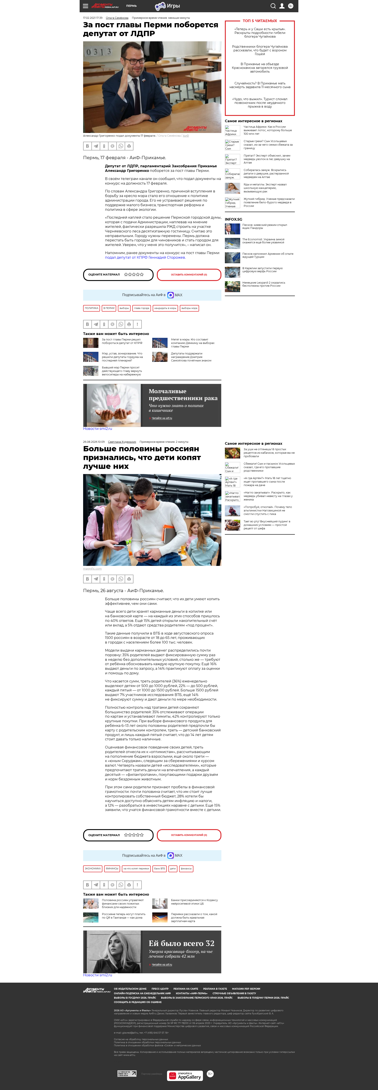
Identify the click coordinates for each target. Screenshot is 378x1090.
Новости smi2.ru (97, 429)
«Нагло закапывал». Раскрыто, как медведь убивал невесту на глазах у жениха (268, 496)
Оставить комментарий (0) (189, 274)
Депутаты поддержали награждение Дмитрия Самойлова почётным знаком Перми (181, 359)
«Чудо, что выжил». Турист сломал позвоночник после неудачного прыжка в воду (259, 102)
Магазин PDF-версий (246, 988)
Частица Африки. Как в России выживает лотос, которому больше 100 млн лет (268, 130)
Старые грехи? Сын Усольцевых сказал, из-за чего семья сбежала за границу (268, 145)
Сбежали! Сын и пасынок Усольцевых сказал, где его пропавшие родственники (269, 467)
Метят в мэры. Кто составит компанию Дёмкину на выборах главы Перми (192, 343)
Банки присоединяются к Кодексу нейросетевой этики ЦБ (194, 901)
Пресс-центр (160, 988)
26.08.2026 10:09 (94, 441)
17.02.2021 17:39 (92, 17)
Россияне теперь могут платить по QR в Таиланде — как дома (123, 915)
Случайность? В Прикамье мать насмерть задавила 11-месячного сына (259, 85)
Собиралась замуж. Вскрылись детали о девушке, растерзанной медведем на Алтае (266, 173)
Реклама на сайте (185, 988)
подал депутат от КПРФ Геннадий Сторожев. (145, 257)
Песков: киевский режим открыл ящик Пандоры (264, 226)
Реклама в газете (215, 988)
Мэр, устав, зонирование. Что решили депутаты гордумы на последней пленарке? (122, 357)
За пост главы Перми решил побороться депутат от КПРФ (122, 341)
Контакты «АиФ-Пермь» (192, 993)
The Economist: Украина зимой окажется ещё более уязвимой (263, 241)
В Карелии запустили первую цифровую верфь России (262, 270)
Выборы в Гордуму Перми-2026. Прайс (263, 997)
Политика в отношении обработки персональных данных (147, 1042)
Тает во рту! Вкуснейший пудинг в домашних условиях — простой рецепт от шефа (267, 525)
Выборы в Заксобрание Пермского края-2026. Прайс (197, 997)
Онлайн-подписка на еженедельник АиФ (142, 993)
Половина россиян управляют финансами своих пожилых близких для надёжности (123, 903)
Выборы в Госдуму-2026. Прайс (135, 997)
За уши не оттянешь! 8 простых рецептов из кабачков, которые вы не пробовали (269, 453)
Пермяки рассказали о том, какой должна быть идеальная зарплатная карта (194, 917)
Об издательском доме (130, 988)
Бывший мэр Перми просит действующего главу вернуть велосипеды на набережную (122, 371)
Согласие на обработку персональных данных (141, 1039)
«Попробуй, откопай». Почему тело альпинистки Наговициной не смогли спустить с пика (268, 510)
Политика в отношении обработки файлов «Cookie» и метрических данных (157, 1045)
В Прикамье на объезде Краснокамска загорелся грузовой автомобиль (260, 67)
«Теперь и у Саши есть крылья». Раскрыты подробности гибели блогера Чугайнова (259, 32)
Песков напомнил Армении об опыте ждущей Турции (267, 255)
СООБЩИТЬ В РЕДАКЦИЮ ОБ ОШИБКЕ (138, 1002)
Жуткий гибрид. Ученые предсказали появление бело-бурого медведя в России (269, 202)
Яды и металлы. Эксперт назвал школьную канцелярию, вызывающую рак (265, 188)
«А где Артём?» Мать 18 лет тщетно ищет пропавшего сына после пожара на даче (267, 481)
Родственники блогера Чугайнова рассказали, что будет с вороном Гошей (260, 50)
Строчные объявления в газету (234, 993)
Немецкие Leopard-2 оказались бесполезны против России (263, 284)
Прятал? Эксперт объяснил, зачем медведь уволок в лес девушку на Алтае (267, 159)
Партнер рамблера (151, 1074)
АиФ (186, 135)
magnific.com (92, 568)
